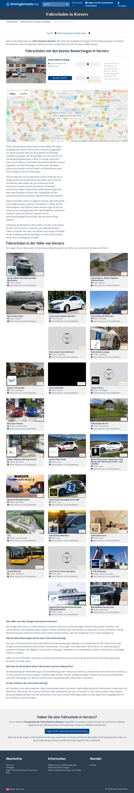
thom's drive (97, 388)
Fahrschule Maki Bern (59, 535)
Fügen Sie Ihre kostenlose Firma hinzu (99, 4)
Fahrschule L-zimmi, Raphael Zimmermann (104, 279)
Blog (8, 773)
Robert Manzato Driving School (21, 459)
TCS (9, 535)
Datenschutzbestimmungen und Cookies (64, 770)
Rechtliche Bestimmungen (59, 767)
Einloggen (122, 5)
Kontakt (93, 765)
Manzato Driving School (18, 500)
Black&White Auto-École (102, 607)
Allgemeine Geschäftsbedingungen (62, 765)
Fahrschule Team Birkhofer (62, 352)
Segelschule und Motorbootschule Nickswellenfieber (65, 608)
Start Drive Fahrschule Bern (62, 571)
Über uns (10, 765)
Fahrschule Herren (99, 423)
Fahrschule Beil (56, 388)
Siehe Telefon (61, 78)
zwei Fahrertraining (58, 59)
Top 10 (49, 33)
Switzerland (11, 21)
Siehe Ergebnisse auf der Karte (67, 115)
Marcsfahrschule (15, 316)
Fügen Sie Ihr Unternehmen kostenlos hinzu (67, 731)
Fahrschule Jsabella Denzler (62, 316)
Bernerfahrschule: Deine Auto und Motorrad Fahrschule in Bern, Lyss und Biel (107, 461)
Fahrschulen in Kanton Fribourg (35, 21)
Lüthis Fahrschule (57, 459)
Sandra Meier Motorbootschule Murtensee (21, 279)
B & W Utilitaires (98, 571)
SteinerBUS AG (14, 571)
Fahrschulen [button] (77, 2)
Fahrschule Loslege (100, 352)
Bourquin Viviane (15, 423)
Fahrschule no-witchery (102, 316)
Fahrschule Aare (98, 535)
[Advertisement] (98, 163)
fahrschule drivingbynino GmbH (64, 500)
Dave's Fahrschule (15, 388)
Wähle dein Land (16, 789)
